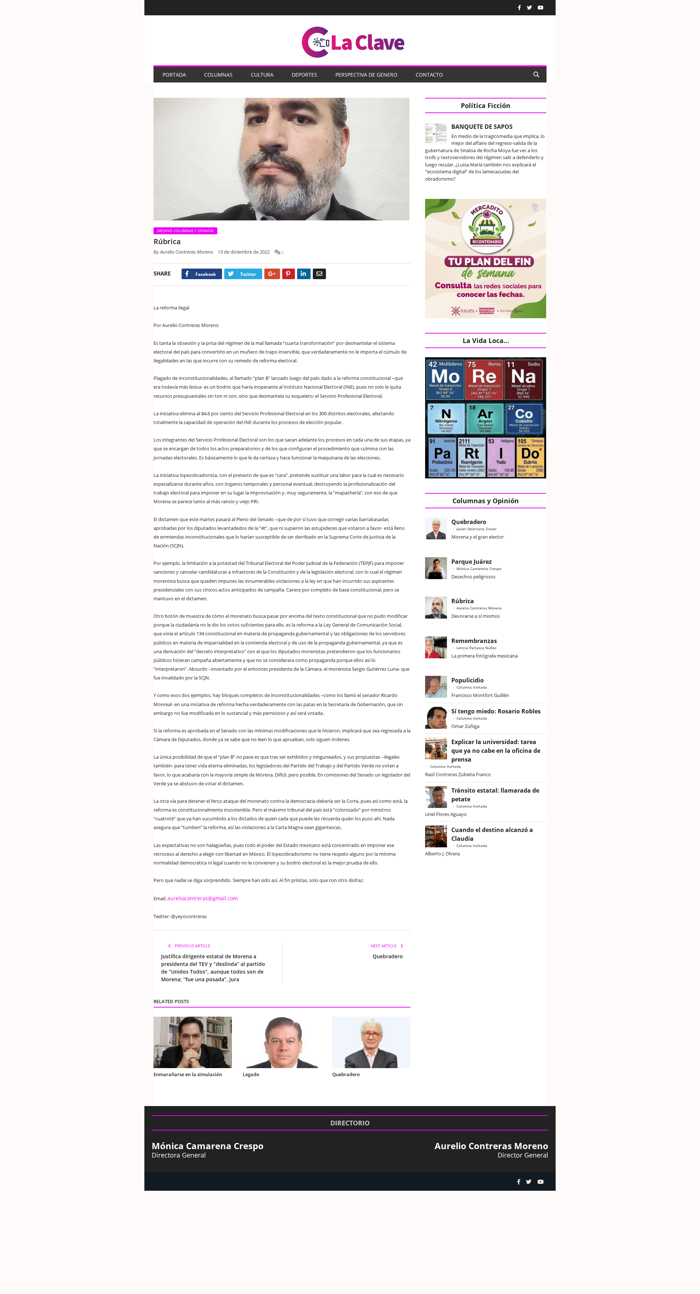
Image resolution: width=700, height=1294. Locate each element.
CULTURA (262, 74)
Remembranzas (474, 641)
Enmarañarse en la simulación (187, 1073)
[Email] (319, 274)
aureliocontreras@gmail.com (198, 898)
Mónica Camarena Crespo (478, 568)
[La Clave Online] (353, 40)
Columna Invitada (471, 687)
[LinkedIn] (304, 274)
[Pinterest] (288, 274)
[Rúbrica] (282, 160)
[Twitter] (529, 7)
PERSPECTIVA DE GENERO (366, 74)
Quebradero (388, 955)
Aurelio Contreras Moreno (186, 252)
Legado (251, 1073)
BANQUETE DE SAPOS (482, 127)
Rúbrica (462, 601)
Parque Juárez (471, 562)
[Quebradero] (371, 1042)
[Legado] (282, 1042)
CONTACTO (429, 74)
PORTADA (174, 74)
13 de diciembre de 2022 (244, 252)
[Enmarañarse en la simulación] (192, 1042)
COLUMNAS (218, 74)
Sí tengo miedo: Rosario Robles (497, 711)
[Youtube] (541, 7)
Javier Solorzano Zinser (476, 528)
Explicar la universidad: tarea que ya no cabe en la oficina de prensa (495, 750)
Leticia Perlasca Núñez (476, 647)
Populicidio (467, 680)
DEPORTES (304, 74)
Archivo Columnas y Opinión (185, 230)
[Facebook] (519, 7)
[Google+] (272, 274)
